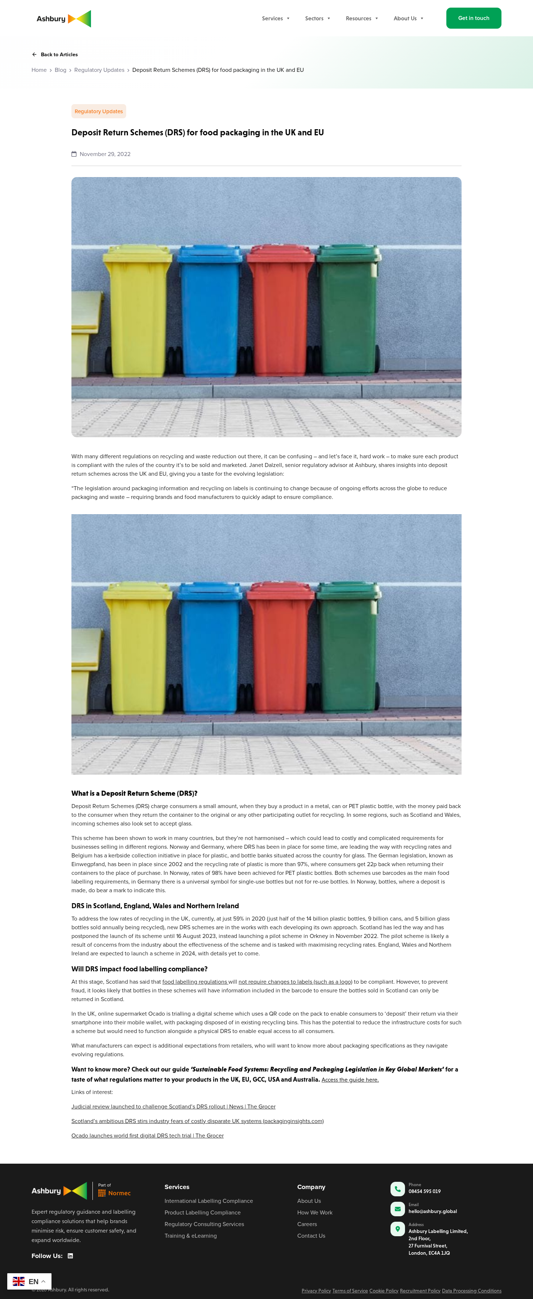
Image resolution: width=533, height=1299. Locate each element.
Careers (307, 1224)
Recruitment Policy (420, 1291)
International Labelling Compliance (209, 1201)
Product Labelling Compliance (203, 1212)
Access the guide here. (350, 1080)
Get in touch (473, 18)
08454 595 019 (425, 1191)
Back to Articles (59, 54)
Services (272, 18)
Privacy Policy (316, 1291)
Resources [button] (358, 18)
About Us (405, 18)
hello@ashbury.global (433, 1211)
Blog (60, 70)
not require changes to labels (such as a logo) (295, 981)
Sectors (314, 18)
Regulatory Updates (99, 70)
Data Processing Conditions (471, 1291)
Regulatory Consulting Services (204, 1224)
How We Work (314, 1212)
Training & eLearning (191, 1235)
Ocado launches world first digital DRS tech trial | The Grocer (147, 1135)
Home (39, 70)
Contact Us (311, 1235)
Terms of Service (350, 1291)
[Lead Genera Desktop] (64, 17)
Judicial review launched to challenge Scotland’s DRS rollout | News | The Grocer (173, 1106)
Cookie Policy (383, 1291)
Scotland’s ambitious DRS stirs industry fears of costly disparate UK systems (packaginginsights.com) (197, 1121)
